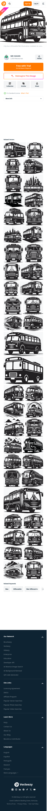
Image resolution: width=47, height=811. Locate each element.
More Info (9, 97)
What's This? (25, 93)
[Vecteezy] (3, 3)
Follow (39, 58)
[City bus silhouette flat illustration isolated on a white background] (15, 149)
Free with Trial (23, 66)
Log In (36, 4)
